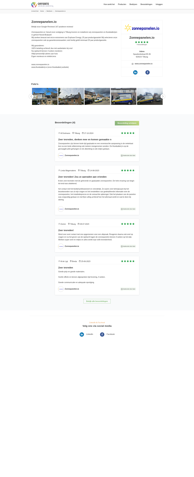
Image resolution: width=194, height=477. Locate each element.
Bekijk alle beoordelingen (97, 301)
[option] (44, 96)
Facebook (111, 334)
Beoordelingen (146, 4)
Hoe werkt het (109, 4)
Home (42, 11)
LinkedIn (89, 334)
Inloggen (159, 4)
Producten (122, 4)
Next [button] (162, 96)
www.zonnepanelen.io (143, 64)
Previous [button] (31, 96)
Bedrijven (133, 4)
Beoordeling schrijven (127, 123)
